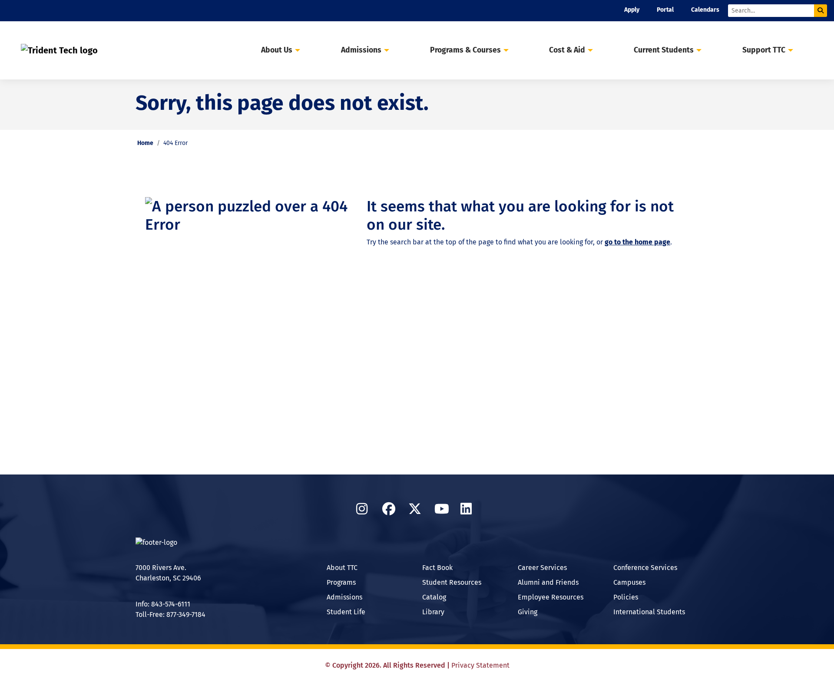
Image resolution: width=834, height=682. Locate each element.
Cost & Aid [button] (567, 50)
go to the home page (637, 242)
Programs (341, 582)
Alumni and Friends (548, 582)
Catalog (434, 597)
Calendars (705, 9)
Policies (625, 597)
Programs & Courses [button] (465, 50)
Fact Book (437, 567)
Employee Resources (550, 597)
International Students (649, 612)
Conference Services (645, 567)
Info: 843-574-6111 (163, 604)
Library (433, 612)
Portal (665, 9)
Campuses (629, 582)
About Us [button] (276, 50)
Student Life (346, 612)
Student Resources (451, 582)
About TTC (342, 567)
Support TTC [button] (763, 50)
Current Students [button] (664, 50)
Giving (527, 612)
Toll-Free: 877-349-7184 (170, 614)
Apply (631, 9)
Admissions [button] (361, 50)
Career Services (542, 567)
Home (145, 143)
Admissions (344, 597)
